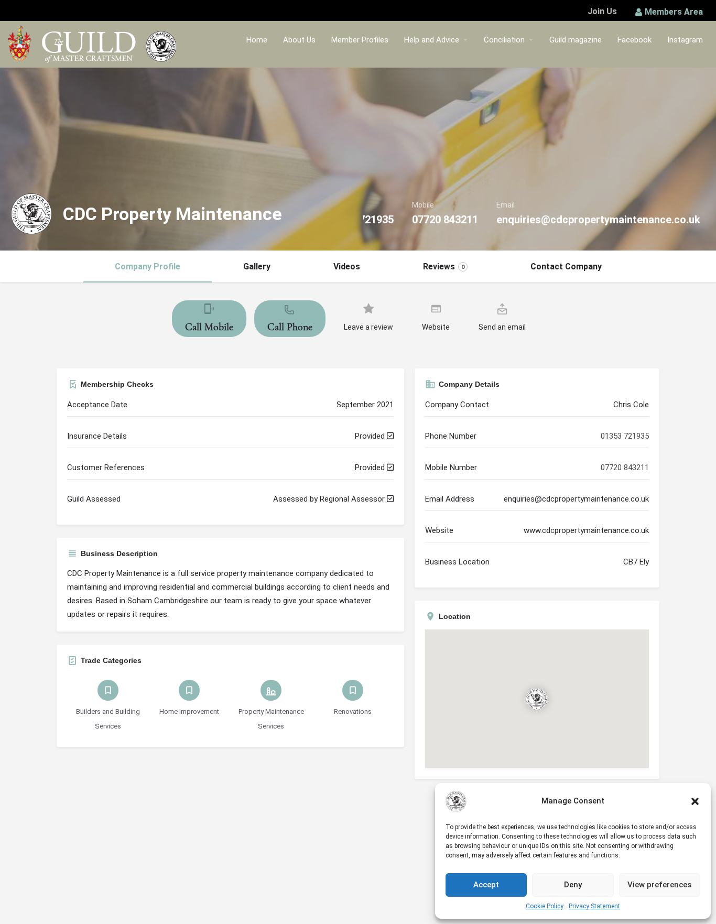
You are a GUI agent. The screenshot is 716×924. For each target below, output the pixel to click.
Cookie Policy (544, 906)
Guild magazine (575, 40)
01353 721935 (625, 436)
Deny (573, 884)
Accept (486, 884)
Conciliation (504, 40)
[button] (695, 801)
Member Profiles (359, 40)
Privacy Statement (594, 906)
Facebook (634, 40)
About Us (299, 40)
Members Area (674, 12)
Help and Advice (431, 40)
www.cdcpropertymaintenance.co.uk (586, 530)
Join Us (602, 11)
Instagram (685, 40)
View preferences (659, 884)
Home (256, 40)
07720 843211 (445, 219)
